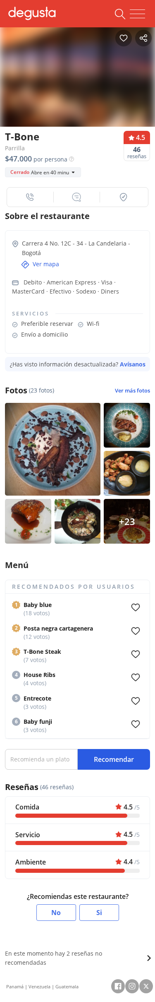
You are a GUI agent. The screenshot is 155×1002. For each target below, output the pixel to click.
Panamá (15, 986)
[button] (30, 197)
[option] (77, 77)
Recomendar (114, 759)
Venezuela (39, 986)
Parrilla (15, 148)
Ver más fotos (132, 390)
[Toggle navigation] (137, 14)
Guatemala (67, 986)
